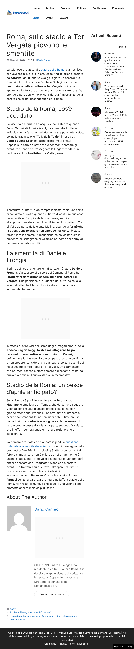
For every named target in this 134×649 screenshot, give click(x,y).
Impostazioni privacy (123, 646)
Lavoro (64, 17)
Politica (81, 8)
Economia (118, 8)
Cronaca (65, 8)
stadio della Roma (53, 69)
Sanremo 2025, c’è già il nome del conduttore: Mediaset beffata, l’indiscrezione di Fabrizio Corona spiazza (115, 66)
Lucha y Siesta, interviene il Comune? (30, 612)
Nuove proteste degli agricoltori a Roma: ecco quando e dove (115, 183)
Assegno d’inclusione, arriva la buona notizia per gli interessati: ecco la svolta (115, 161)
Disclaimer (83, 643)
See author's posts (51, 594)
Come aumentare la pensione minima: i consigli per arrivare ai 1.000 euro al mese (115, 138)
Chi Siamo (50, 643)
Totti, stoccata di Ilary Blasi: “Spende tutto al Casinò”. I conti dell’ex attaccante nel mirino (115, 94)
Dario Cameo (46, 509)
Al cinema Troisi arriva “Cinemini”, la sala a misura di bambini (115, 117)
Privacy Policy (67, 643)
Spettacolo (99, 8)
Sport (36, 17)
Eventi (49, 17)
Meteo (50, 8)
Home (36, 8)
